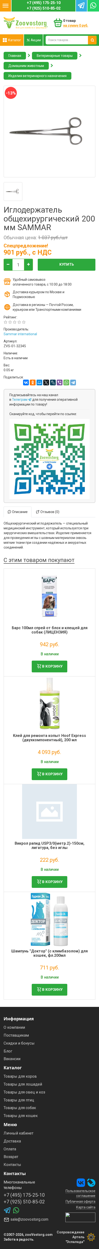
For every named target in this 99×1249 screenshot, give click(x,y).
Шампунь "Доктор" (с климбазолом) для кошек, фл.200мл (49, 953)
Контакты (12, 1164)
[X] (46, 382)
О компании (14, 1027)
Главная (14, 56)
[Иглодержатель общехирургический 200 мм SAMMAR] (13, 191)
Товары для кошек (21, 1115)
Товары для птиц (19, 1100)
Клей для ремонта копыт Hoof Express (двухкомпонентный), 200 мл (49, 737)
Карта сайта (85, 1207)
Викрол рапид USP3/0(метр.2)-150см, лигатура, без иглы (49, 845)
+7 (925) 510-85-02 (44, 8)
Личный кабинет (18, 1133)
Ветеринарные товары (55, 56)
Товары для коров (20, 1076)
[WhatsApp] (66, 382)
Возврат (11, 1156)
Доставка (12, 1141)
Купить (66, 264)
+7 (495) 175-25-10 (44, 2)
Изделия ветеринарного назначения (37, 76)
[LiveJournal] (53, 382)
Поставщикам (16, 1035)
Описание (19, 512)
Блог (8, 1051)
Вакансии (12, 1059)
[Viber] (59, 382)
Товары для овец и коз (24, 1092)
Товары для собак (20, 1108)
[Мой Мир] (39, 382)
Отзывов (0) (49, 512)
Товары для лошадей (23, 1084)
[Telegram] (73, 382)
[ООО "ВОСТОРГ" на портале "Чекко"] (80, 1217)
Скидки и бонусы (19, 1043)
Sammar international (20, 334)
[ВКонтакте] (26, 382)
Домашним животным (26, 66)
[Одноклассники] (33, 382)
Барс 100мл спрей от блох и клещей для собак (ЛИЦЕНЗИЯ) (49, 630)
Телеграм (20, 399)
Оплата (10, 1149)
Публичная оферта (80, 1201)
